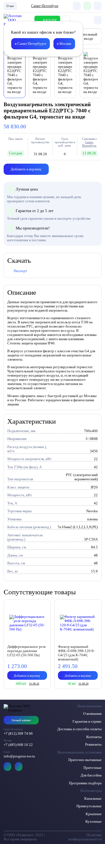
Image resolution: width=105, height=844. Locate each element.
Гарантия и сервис (87, 722)
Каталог (50, 20)
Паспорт (20, 271)
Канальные (93, 799)
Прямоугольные (89, 806)
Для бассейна (91, 775)
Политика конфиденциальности (85, 837)
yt (7, 766)
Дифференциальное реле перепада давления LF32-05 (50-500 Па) (26, 651)
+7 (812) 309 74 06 (18, 734)
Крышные (94, 814)
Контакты (94, 737)
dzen (19, 766)
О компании (92, 714)
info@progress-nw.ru (19, 756)
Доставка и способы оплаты (79, 729)
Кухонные (93, 822)
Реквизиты (93, 744)
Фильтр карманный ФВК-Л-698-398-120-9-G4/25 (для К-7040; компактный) (76, 653)
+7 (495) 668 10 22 (18, 745)
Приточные (92, 768)
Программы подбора (85, 783)
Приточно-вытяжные (85, 760)
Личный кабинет (21, 720)
